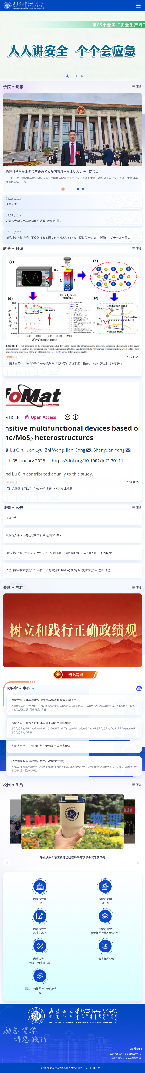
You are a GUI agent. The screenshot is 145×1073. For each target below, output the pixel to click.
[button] (7, 862)
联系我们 (136, 1048)
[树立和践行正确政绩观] (72, 630)
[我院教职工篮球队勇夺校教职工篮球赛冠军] (98, 821)
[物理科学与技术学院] (72, 5)
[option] (72, 46)
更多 (139, 86)
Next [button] (140, 142)
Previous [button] (5, 142)
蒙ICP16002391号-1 (95, 1068)
